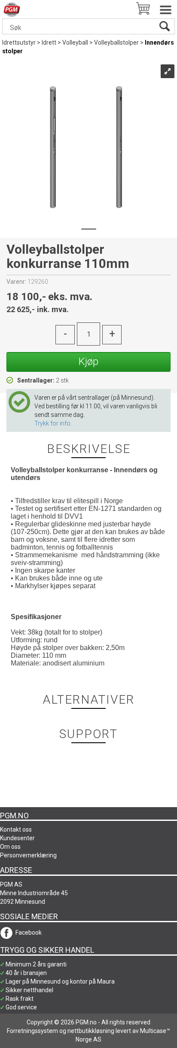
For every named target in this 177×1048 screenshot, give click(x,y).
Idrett (49, 42)
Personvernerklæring (28, 855)
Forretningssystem (32, 1030)
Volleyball (75, 42)
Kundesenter (17, 838)
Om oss (10, 846)
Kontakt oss (16, 829)
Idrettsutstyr (19, 42)
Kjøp (88, 361)
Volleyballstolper (116, 42)
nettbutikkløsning (90, 1030)
